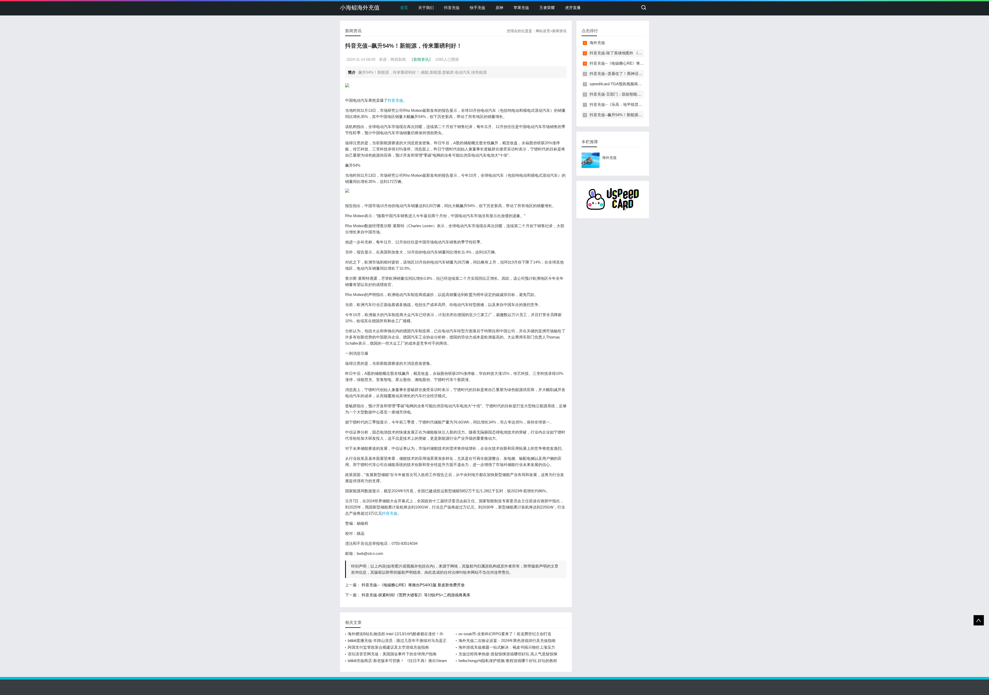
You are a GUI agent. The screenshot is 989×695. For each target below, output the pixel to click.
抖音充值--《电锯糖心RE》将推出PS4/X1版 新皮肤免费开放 (413, 585)
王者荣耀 (547, 7)
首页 (404, 7)
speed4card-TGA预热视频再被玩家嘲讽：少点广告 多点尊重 (641, 84)
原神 (499, 7)
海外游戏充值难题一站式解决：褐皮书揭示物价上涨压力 (506, 647)
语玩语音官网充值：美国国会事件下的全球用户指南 (392, 654)
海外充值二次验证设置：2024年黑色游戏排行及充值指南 (507, 640)
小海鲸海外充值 (360, 7)
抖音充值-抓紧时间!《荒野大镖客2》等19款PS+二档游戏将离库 (416, 595)
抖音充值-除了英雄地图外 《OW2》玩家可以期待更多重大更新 (643, 53)
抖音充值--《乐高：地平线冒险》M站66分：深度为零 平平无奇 (643, 104)
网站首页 (543, 31)
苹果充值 (521, 7)
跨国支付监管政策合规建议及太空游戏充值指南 (388, 647)
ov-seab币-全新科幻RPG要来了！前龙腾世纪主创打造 (504, 634)
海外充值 (597, 42)
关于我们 (426, 7)
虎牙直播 (573, 7)
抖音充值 (451, 7)
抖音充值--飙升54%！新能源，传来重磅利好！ (629, 115)
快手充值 (477, 7)
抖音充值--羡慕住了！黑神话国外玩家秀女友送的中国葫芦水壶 (643, 73)
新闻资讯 (559, 31)
